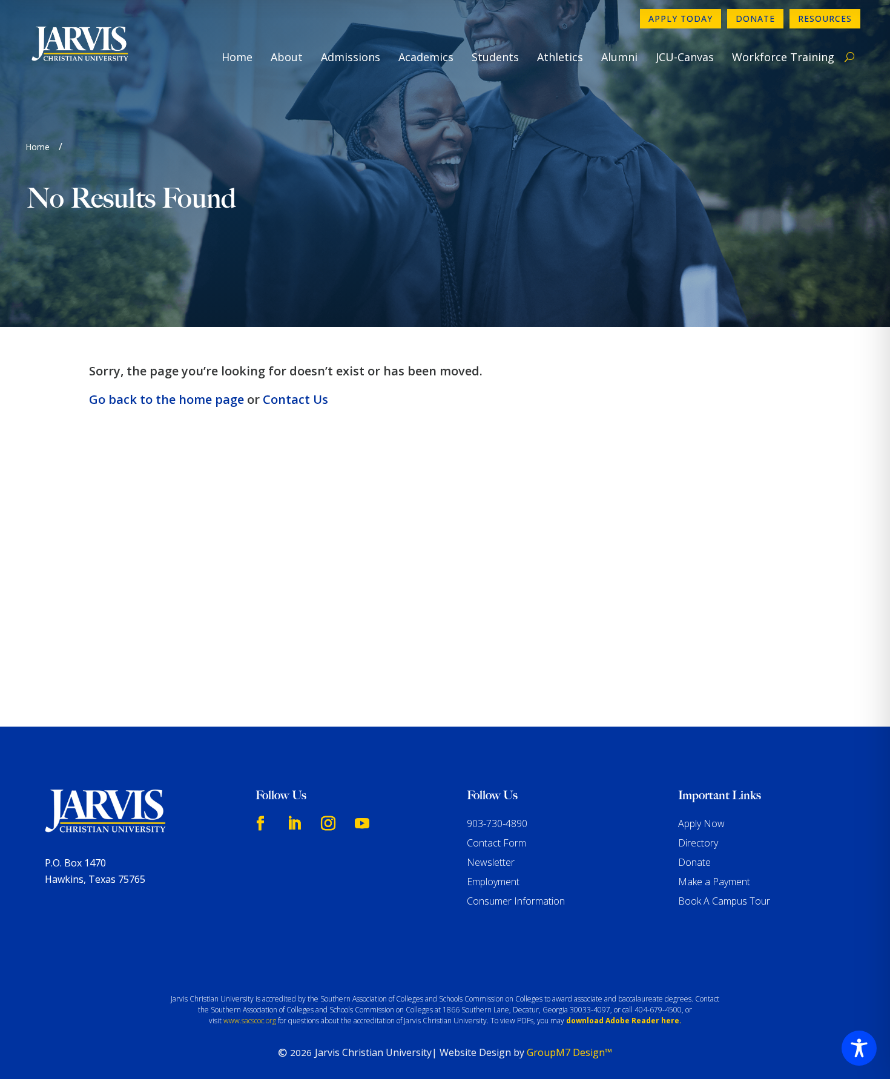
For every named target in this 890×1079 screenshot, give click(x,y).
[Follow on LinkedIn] (294, 823)
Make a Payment (714, 881)
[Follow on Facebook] (260, 823)
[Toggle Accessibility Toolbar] (859, 1048)
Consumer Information (516, 901)
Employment (493, 881)
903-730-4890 (497, 823)
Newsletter (491, 862)
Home (237, 57)
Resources (825, 18)
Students (495, 57)
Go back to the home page (166, 399)
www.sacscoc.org (249, 1020)
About (287, 57)
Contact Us (295, 399)
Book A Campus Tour (724, 901)
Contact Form (496, 843)
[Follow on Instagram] (328, 823)
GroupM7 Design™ (569, 1052)
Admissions (350, 57)
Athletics (560, 57)
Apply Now (701, 823)
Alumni (619, 57)
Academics (425, 57)
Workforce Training (783, 57)
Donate (755, 18)
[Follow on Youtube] (362, 823)
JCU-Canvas (685, 57)
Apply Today (680, 18)
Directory (698, 843)
